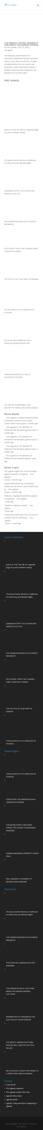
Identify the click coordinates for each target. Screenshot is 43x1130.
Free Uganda (11, 47)
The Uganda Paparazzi (14, 1088)
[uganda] (21, 91)
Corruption (8, 50)
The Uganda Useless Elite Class (18, 1092)
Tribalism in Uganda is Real (14, 505)
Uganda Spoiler (12, 1099)
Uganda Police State (14, 1096)
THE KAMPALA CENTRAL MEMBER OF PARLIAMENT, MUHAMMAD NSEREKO (21, 44)
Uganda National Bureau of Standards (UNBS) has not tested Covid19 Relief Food (21, 421)
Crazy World (10, 1084)
